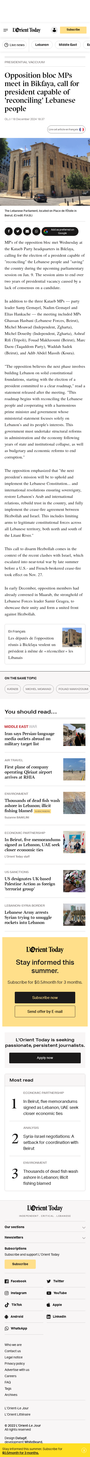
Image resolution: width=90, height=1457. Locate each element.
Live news (16, 45)
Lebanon (42, 45)
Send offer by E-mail (45, 1011)
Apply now (45, 1058)
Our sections (14, 1227)
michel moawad (38, 689)
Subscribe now (45, 997)
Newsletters (14, 1237)
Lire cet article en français (63, 129)
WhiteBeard (33, 1442)
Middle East (68, 45)
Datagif (21, 1438)
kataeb (12, 689)
